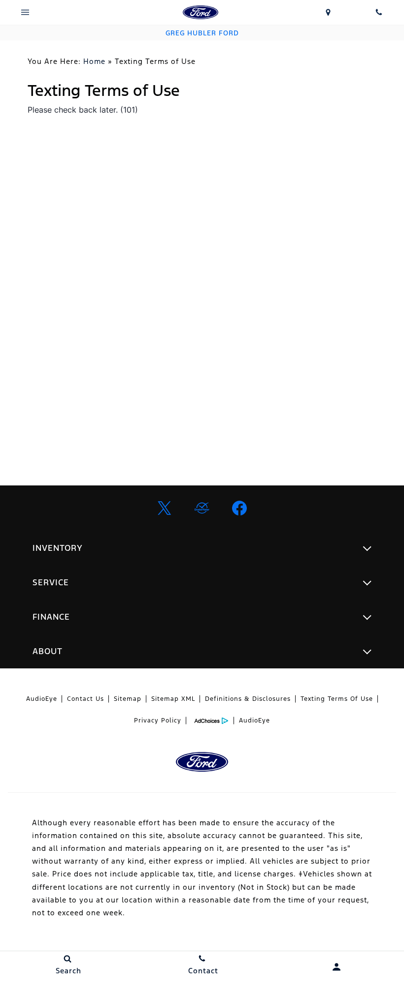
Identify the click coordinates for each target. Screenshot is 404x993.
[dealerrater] (202, 508)
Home (94, 61)
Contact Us (85, 699)
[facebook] (239, 508)
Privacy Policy (157, 720)
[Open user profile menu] (336, 967)
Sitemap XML (173, 699)
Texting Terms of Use (337, 699)
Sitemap (127, 699)
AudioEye (41, 699)
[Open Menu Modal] (25, 12)
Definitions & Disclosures (248, 699)
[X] (164, 508)
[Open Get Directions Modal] (328, 12)
